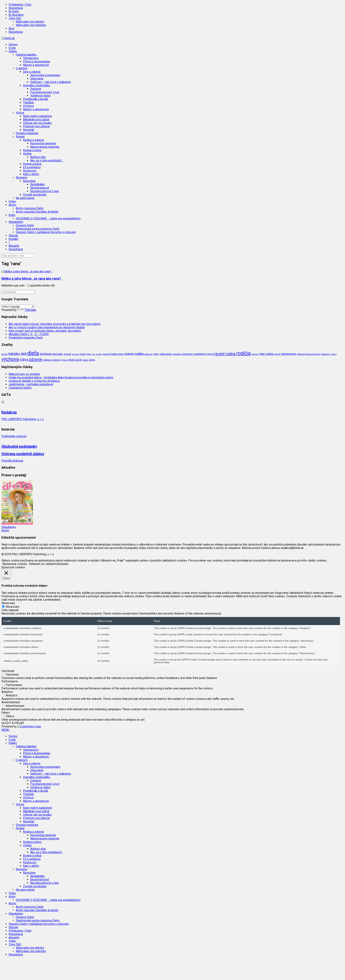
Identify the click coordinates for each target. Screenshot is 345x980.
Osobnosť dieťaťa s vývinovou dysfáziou (34, 381)
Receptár (28, 129)
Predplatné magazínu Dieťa (26, 337)
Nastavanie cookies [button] (14, 564)
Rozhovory (29, 170)
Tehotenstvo (31, 58)
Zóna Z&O (15, 944)
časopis (56, 360)
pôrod (209, 354)
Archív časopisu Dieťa (29, 208)
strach (277, 354)
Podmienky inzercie (13, 436)
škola (72, 359)
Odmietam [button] (62, 564)
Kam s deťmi (31, 174)
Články (13, 743)
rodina (230, 354)
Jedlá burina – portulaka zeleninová (31, 384)
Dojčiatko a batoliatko (36, 777)
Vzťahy (27, 845)
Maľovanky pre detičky (30, 21)
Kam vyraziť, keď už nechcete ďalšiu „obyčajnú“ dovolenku (45, 330)
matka (139, 354)
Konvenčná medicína (43, 143)
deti (24, 354)
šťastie (85, 360)
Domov (13, 44)
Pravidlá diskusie (12, 460)
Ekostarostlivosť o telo (44, 191)
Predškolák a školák (35, 99)
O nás (12, 48)
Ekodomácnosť (39, 187)
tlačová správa (313, 354)
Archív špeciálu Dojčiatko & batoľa (37, 211)
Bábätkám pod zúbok (36, 119)
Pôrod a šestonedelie (36, 61)
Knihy (12, 896)
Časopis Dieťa (25, 225)
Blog (11, 28)
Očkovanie (36, 78)
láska (121, 354)
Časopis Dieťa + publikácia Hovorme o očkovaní (46, 232)
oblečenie (148, 354)
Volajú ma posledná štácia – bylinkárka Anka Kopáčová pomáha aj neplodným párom (61, 377)
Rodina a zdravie (33, 831)
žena (92, 359)
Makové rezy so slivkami (24, 374)
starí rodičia (266, 354)
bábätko (14, 354)
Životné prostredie (34, 194)
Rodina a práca (32, 164)
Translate (30, 310)
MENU (5, 730)
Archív (5, 530)
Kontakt (13, 239)
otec (156, 354)
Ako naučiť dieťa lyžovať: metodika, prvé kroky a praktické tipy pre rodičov (55, 324)
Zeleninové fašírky (20, 387)
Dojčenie (35, 89)
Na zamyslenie (25, 198)
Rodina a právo (32, 150)
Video (12, 201)
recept (219, 354)
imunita (107, 354)
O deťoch (21, 760)
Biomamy (21, 869)
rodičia (243, 353)
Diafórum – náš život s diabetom (50, 82)
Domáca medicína (27, 133)
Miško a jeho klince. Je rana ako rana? (32, 279)
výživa (24, 359)
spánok (254, 354)
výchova (10, 359)
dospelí (67, 354)
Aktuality (14, 246)
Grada (82, 354)
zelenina (47, 360)
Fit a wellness (32, 167)
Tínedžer (28, 102)
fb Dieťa (14, 11)
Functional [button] (7, 671)
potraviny (187, 354)
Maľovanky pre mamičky (31, 25)
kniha (114, 354)
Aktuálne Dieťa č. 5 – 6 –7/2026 (29, 334)
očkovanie (166, 354)
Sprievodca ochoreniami (45, 75)
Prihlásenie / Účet (20, 4)
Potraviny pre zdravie (36, 126)
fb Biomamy (16, 15)
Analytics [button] (7, 692)
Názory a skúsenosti (36, 65)
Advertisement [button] (10, 702)
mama (129, 354)
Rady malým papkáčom (37, 116)
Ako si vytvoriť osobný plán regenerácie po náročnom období (47, 327)
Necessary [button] (8, 603)
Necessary (12, 606)
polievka (176, 354)
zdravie (35, 359)
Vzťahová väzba (40, 95)
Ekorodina (29, 872)
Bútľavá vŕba (38, 157)
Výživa (20, 804)
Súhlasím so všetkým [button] (42, 564)
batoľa (4, 354)
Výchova (28, 106)
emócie (75, 354)
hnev (88, 354)
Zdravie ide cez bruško (37, 123)
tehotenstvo (288, 354)
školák (78, 360)
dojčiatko (57, 354)
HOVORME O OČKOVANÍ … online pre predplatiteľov (48, 218)
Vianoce (325, 354)
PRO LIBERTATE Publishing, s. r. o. (22, 419)
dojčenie (46, 354)
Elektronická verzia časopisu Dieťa (37, 228)
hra (93, 354)
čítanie (64, 360)
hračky (99, 354)
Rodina (20, 828)
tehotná (301, 354)
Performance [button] (9, 681)
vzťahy (333, 354)
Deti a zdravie (31, 763)
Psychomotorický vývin (44, 92)
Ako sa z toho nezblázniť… (46, 160)
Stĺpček (13, 235)
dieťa (33, 353)
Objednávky (8, 527)
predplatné (199, 354)
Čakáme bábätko (26, 746)
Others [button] (5, 712)
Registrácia (16, 8)
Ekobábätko (37, 184)
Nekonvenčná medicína (44, 147)
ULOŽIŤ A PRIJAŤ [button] (12, 723)
